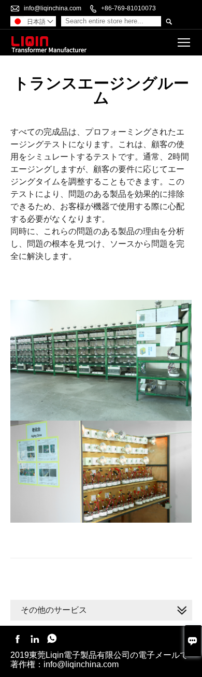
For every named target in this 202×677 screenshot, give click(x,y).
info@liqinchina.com (52, 8)
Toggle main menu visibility (184, 42)
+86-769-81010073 (128, 8)
